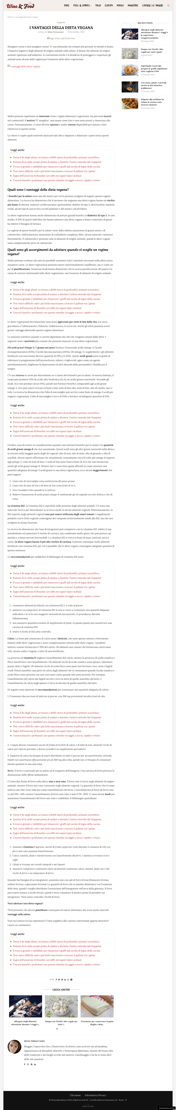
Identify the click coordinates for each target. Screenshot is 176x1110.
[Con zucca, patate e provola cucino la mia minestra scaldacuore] (130, 86)
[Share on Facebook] (56, 979)
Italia (98, 5)
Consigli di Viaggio (152, 5)
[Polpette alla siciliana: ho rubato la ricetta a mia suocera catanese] (130, 103)
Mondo (120, 5)
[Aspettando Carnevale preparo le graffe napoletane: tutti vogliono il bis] (130, 70)
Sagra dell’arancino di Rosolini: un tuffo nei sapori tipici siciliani (47, 175)
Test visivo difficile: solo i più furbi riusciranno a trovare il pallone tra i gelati (54, 171)
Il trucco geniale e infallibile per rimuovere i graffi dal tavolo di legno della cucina (56, 166)
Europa (109, 5)
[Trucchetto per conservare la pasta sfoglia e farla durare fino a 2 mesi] (97, 1006)
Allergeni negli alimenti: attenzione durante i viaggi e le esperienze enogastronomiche (154, 34)
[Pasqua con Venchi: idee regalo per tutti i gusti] (61, 1006)
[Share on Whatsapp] (68, 979)
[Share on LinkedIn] (65, 979)
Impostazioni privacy (166, 1108)
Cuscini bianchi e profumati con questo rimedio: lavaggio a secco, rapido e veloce (56, 180)
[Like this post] (53, 979)
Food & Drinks (81, 5)
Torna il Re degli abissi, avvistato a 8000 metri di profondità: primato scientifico (56, 157)
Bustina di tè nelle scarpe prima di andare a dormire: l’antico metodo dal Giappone (57, 161)
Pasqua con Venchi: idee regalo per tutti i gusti (152, 50)
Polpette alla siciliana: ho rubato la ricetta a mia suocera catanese (152, 102)
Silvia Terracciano (56, 32)
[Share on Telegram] (71, 979)
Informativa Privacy (95, 1095)
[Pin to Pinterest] (62, 979)
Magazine (133, 5)
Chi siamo (75, 1095)
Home (66, 5)
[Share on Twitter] (59, 979)
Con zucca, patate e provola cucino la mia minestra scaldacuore (153, 85)
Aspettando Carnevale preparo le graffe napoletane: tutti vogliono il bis (154, 68)
